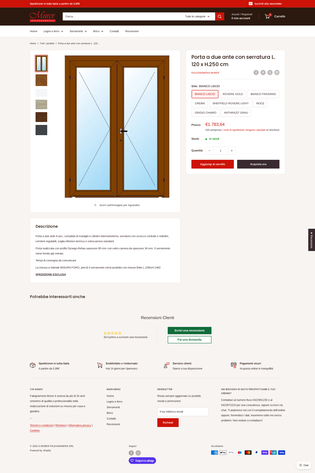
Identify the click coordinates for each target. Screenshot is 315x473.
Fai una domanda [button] (190, 339)
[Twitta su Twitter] (270, 72)
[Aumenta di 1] (232, 151)
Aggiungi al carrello (212, 164)
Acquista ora (258, 164)
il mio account (241, 18)
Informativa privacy (79, 425)
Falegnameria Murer (205, 72)
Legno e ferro (51, 31)
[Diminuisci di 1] (209, 151)
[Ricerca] (219, 16)
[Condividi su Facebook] (256, 72)
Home (33, 31)
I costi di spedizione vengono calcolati (243, 130)
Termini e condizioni (41, 425)
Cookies (35, 430)
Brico (96, 31)
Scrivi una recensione (189, 330)
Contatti (114, 31)
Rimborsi (60, 425)
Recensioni (132, 31)
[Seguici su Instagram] (138, 452)
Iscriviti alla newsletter (268, 3)
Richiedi (168, 422)
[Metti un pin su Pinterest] (263, 72)
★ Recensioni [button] (311, 240)
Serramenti (76, 31)
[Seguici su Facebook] (131, 452)
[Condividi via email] (276, 72)
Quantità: (197, 150)
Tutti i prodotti (47, 43)
